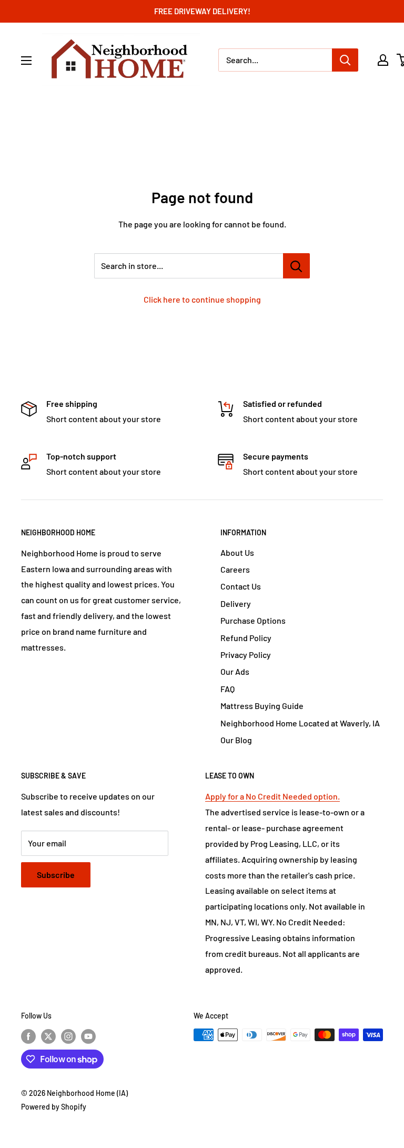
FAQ (227, 689)
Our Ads (234, 671)
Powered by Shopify (53, 1106)
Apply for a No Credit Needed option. (272, 796)
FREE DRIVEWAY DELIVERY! (202, 11)
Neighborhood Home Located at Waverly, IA (300, 723)
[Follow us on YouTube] (88, 1036)
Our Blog (236, 740)
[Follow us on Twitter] (48, 1036)
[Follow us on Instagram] (68, 1036)
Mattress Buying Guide (262, 706)
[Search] (345, 60)
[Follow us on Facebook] (28, 1036)
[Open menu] (26, 60)
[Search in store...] (296, 265)
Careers (235, 569)
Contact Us (240, 586)
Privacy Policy (245, 655)
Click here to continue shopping (202, 299)
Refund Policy (245, 638)
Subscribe (56, 875)
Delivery (235, 603)
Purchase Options (253, 620)
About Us (237, 552)
